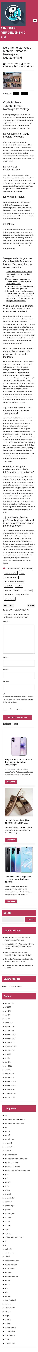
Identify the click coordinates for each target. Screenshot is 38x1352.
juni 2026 (8, 1011)
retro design (28, 590)
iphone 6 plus (9, 1198)
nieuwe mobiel (10, 1268)
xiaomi (7, 1339)
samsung (8, 1304)
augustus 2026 (10, 1003)
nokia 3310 (8, 586)
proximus (8, 1296)
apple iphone (9, 1139)
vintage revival (9, 599)
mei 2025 (8, 1062)
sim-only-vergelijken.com (13, 32)
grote (6, 1174)
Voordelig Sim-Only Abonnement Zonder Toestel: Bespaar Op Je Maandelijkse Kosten (19, 946)
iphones (8, 1225)
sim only (8, 1312)
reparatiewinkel (10, 1300)
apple (7, 1127)
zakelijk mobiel (10, 1343)
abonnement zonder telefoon (15, 1119)
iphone (7, 1190)
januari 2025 (9, 1078)
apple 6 (7, 1131)
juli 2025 (8, 1054)
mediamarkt (9, 1253)
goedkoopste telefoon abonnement (17, 1170)
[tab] (35, 20)
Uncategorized (10, 1331)
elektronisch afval (10, 573)
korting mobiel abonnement (14, 1237)
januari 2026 (9, 1030)
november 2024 (10, 1085)
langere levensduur (11, 577)
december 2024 (10, 1082)
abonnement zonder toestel (14, 1123)
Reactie (6, 621)
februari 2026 (9, 1027)
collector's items (13, 568)
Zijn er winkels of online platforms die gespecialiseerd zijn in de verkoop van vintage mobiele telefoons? (20, 298)
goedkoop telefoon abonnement (16, 1159)
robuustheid (9, 594)
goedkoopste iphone (12, 1162)
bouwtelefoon (9, 1147)
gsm (6, 1178)
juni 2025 (8, 1058)
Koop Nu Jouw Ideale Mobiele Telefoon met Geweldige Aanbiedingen (18, 762)
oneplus (8, 1280)
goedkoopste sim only (12, 1166)
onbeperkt (8, 1272)
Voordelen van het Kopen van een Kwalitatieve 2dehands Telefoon (18, 879)
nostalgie (19, 586)
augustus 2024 (10, 1097)
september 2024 (10, 1093)
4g (6, 1115)
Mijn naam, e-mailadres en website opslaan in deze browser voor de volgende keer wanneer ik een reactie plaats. (18, 699)
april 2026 (8, 1019)
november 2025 (10, 1038)
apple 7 (7, 1135)
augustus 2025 (10, 1050)
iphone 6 (8, 1194)
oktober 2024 (9, 1089)
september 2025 (10, 1046)
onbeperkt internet (11, 1276)
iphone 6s (8, 1202)
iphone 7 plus (9, 1213)
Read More (10, 781)
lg (5, 1245)
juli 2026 (8, 1007)
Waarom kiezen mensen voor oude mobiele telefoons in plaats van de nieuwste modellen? (18, 281)
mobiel (16, 94)
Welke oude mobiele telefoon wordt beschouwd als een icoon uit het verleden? (19, 274)
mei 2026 (8, 1015)
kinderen (8, 1233)
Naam (5, 657)
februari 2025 (9, 1074)
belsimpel (8, 1143)
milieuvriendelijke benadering (14, 581)
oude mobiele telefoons (12, 590)
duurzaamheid (27, 568)
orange (7, 1284)
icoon (22, 573)
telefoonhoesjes (10, 1327)
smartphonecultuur (22, 594)
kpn (6, 1241)
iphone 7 (8, 1210)
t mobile (7, 1319)
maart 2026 (9, 1023)
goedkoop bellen (11, 1155)
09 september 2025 (12, 64)
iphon (7, 1186)
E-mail (6, 669)
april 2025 (8, 1066)
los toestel (8, 1249)
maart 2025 (9, 1070)
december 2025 (10, 1034)
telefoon (24, 94)
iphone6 (8, 1217)
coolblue (8, 1151)
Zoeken (7, 913)
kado (6, 1229)
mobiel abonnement (12, 1261)
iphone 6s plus (10, 1206)
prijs (6, 1292)
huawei (7, 1182)
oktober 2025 (9, 1042)
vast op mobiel (10, 1335)
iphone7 (8, 1221)
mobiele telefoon (11, 1265)
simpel (7, 1316)
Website (6, 681)
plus (6, 1288)
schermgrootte (10, 1308)
